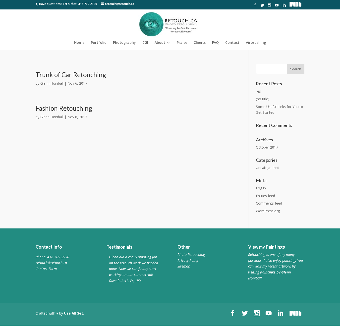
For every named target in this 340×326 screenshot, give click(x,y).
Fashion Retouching (64, 108)
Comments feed (269, 203)
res (258, 91)
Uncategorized (267, 167)
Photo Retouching (191, 254)
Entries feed (265, 195)
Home (79, 43)
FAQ (215, 43)
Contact (232, 43)
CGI (145, 43)
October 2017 (267, 147)
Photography (124, 43)
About (160, 43)
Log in (261, 188)
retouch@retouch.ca (51, 262)
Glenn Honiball (51, 83)
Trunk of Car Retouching (71, 75)
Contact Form (46, 268)
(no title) (262, 99)
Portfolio (99, 43)
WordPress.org (268, 211)
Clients (200, 43)
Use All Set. (74, 313)
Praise (182, 43)
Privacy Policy (187, 260)
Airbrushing (256, 43)
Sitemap (183, 266)
